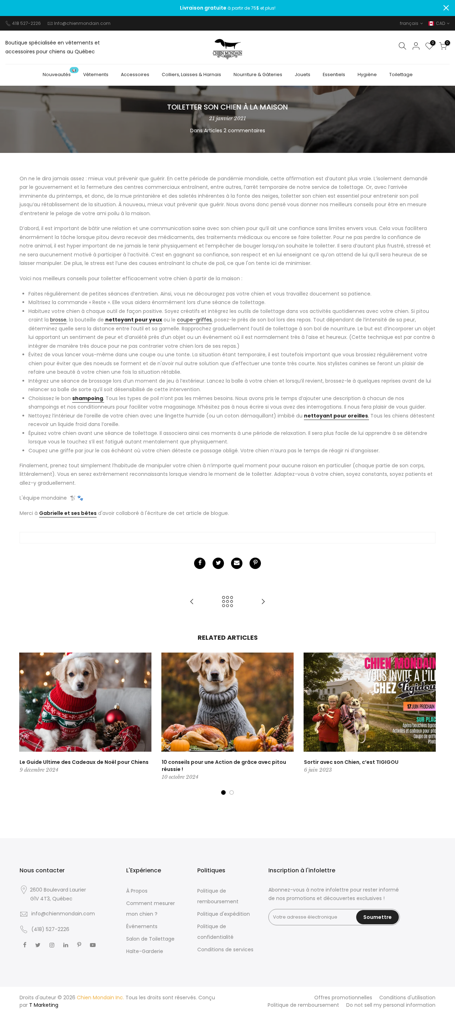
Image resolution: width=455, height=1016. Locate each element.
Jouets (302, 74)
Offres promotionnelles (343, 997)
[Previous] (27, 724)
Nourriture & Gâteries (258, 74)
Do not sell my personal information (390, 1005)
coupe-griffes (194, 319)
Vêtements (95, 74)
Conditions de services (225, 949)
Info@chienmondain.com (82, 23)
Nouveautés (59, 73)
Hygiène (367, 74)
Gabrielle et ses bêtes (68, 513)
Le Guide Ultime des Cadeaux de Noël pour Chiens (84, 762)
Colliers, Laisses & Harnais (191, 74)
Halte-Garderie (144, 951)
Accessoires (135, 74)
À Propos (137, 890)
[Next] (428, 724)
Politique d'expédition (223, 913)
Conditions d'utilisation (407, 997)
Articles (213, 130)
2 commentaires (244, 130)
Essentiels (334, 74)
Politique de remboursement (303, 1005)
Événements (141, 926)
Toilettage (401, 74)
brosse (58, 319)
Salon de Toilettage (150, 938)
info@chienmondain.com (63, 913)
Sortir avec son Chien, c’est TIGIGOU (351, 762)
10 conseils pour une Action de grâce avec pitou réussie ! (224, 766)
